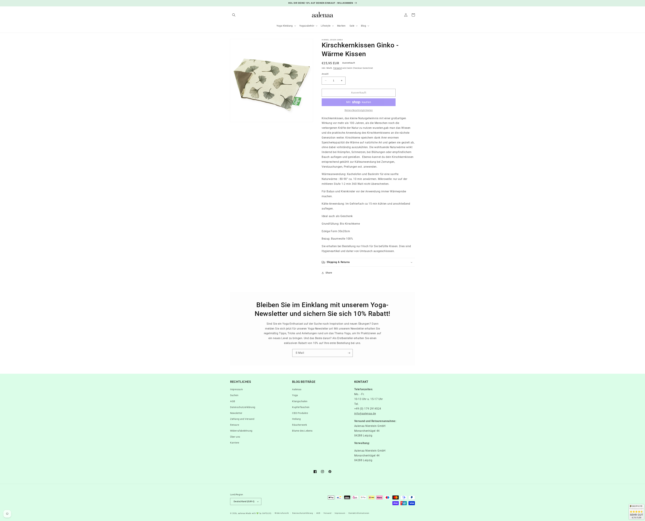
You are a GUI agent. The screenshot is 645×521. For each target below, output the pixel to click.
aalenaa (241, 513)
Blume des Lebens (302, 430)
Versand (337, 68)
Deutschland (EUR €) (244, 501)
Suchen (234, 395)
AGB (232, 401)
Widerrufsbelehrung (241, 430)
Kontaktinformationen (359, 513)
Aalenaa (296, 389)
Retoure (234, 424)
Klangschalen (299, 401)
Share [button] (329, 272)
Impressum (236, 389)
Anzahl (325, 74)
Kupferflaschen (300, 407)
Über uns (235, 436)
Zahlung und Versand (242, 419)
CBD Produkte (300, 413)
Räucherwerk (299, 424)
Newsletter (236, 413)
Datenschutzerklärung (242, 407)
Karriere (234, 442)
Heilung (296, 419)
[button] (234, 15)
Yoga (295, 395)
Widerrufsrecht (282, 513)
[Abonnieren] (349, 353)
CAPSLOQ (266, 513)
